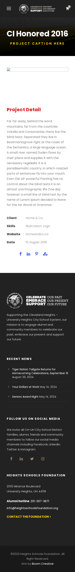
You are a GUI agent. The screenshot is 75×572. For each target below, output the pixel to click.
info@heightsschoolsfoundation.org (32, 508)
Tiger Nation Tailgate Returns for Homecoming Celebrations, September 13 (40, 371)
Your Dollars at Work (25, 387)
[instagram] (42, 459)
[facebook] (11, 459)
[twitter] (32, 459)
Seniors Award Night (25, 397)
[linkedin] (21, 459)
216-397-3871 (40, 501)
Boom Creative (43, 564)
